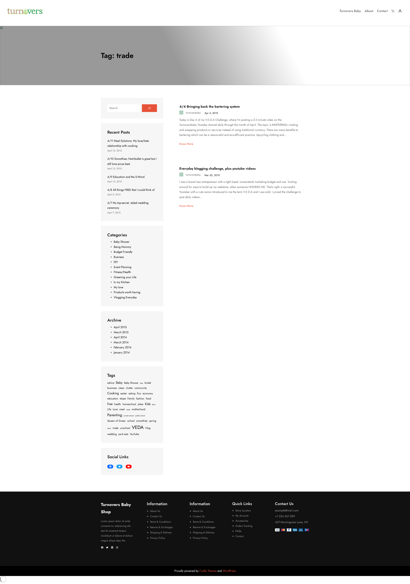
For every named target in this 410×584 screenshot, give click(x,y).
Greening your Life (125, 277)
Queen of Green (116, 421)
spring (152, 421)
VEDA (138, 427)
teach (109, 428)
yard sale (123, 434)
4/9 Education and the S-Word (125, 177)
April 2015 (120, 327)
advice (110, 383)
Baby (119, 382)
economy (148, 393)
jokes (140, 404)
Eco (139, 393)
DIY (116, 262)
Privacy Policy (157, 538)
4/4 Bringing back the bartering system (209, 106)
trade (115, 428)
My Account (241, 516)
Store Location (243, 510)
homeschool (129, 404)
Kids (148, 404)
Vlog (147, 428)
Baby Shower (121, 242)
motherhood (138, 409)
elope (123, 398)
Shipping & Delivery (161, 532)
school (131, 421)
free (110, 404)
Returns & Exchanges (161, 527)
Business (119, 257)
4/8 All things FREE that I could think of (131, 190)
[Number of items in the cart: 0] (392, 11)
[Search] (149, 108)
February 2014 (122, 347)
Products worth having (127, 292)
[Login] (400, 11)
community (141, 388)
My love (118, 287)
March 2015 (121, 332)
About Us (155, 511)
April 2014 (120, 337)
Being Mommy (122, 247)
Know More (186, 144)
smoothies (142, 421)
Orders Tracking (243, 526)
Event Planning (122, 267)
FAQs (238, 531)
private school (129, 415)
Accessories (241, 521)
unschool (125, 428)
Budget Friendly (123, 252)
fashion (140, 398)
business (112, 388)
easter (123, 393)
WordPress (229, 571)
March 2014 (121, 342)
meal (122, 409)
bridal (148, 383)
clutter (129, 388)
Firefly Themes (208, 571)
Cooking (113, 393)
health (117, 404)
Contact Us (156, 516)
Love (115, 409)
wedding (112, 434)
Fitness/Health (122, 272)
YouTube (134, 434)
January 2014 (122, 352)
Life (109, 409)
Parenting (114, 415)
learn (154, 404)
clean (121, 388)
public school (140, 415)
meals (128, 409)
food (148, 398)
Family (131, 398)
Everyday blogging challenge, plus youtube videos (217, 168)
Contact (239, 536)
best (141, 383)
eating (132, 393)
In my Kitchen (122, 282)
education (112, 398)
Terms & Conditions (160, 522)
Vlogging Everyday (125, 297)
